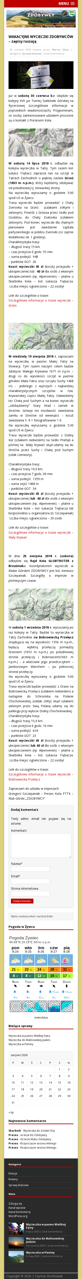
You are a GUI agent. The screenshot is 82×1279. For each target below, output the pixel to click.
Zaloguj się (15, 1203)
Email (15, 876)
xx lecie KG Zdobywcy (33, 1135)
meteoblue (41, 1017)
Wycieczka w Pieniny (21, 1044)
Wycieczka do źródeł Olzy (39, 1131)
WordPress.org (18, 1216)
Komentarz (19, 830)
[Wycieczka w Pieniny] (16, 1260)
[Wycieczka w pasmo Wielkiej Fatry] (16, 1232)
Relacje (13, 1173)
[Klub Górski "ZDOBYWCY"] (41, 25)
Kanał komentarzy (20, 1212)
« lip (11, 1112)
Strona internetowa (24, 888)
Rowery (13, 1179)
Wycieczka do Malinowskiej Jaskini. (30, 1040)
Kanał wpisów (17, 1208)
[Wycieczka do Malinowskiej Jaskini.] (16, 1246)
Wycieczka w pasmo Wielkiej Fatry (29, 1036)
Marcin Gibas (60, 49)
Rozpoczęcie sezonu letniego (38, 1143)
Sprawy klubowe (32, 53)
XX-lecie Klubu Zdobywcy (35, 1139)
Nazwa (16, 864)
